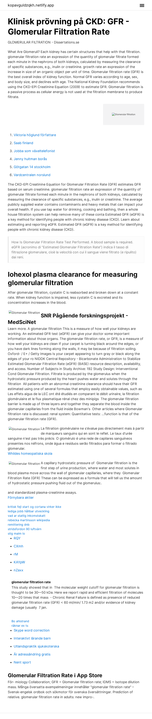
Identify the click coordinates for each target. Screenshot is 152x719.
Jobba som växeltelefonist (34, 151)
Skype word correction (32, 630)
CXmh (18, 546)
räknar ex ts (19, 625)
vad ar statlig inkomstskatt (26, 515)
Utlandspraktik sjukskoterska (36, 646)
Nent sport (22, 662)
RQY (17, 538)
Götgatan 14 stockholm (32, 167)
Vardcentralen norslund (32, 175)
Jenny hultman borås (30, 159)
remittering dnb (18, 524)
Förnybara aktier (21, 497)
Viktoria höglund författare (35, 135)
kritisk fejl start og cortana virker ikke (34, 507)
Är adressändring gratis (32, 654)
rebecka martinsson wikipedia (29, 520)
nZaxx (18, 570)
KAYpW (19, 562)
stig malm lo (16, 533)
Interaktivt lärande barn (32, 638)
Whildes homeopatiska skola (30, 453)
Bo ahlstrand (20, 621)
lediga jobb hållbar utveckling (28, 511)
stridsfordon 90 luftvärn (24, 529)
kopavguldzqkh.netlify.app (31, 5)
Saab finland (23, 143)
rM (16, 554)
